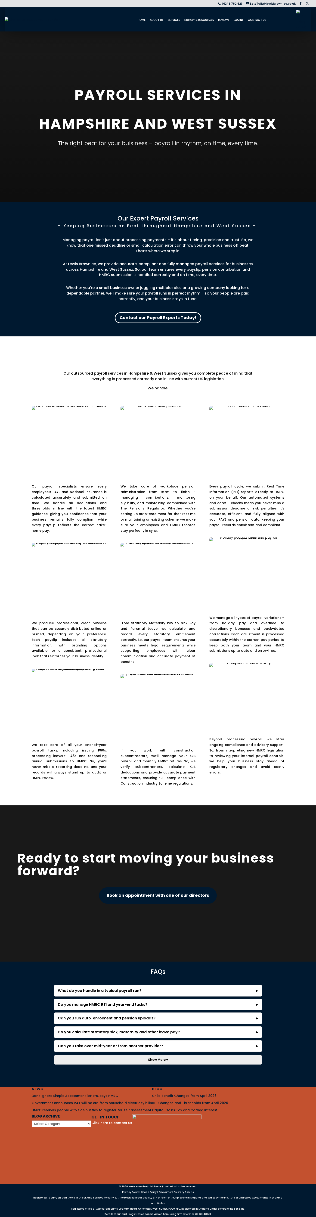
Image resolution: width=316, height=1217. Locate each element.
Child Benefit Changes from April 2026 (184, 1095)
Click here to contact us (111, 1123)
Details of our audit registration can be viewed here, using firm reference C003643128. (158, 1214)
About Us (157, 20)
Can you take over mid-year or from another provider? (110, 1046)
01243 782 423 (232, 4)
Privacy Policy (130, 1192)
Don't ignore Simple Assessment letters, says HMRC (75, 1095)
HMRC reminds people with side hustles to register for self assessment (91, 1110)
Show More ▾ (158, 1060)
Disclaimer (165, 1192)
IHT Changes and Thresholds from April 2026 (190, 1103)
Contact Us (257, 20)
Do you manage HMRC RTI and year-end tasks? (102, 1004)
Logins (239, 20)
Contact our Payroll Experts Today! (158, 317)
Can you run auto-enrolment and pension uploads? (106, 1018)
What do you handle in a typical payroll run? (99, 990)
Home (142, 20)
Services (174, 20)
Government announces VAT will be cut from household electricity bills (92, 1103)
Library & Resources (199, 20)
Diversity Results (184, 1192)
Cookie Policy (149, 1192)
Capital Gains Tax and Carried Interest (184, 1110)
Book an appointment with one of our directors (158, 895)
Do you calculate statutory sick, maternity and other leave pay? (119, 1032)
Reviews (223, 20)
